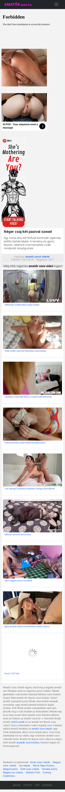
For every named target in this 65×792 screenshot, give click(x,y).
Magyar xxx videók (13, 772)
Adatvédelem (47, 785)
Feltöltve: (16, 259)
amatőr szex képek (42, 728)
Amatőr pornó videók (37, 256)
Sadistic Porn (33, 772)
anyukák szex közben (27, 742)
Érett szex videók (29, 769)
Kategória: (19, 256)
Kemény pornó (49, 769)
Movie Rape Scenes (43, 765)
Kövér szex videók (40, 762)
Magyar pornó (10, 769)
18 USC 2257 (27, 785)
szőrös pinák (18, 722)
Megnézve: (42, 259)
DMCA (37, 785)
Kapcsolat (16, 785)
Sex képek (24, 765)
